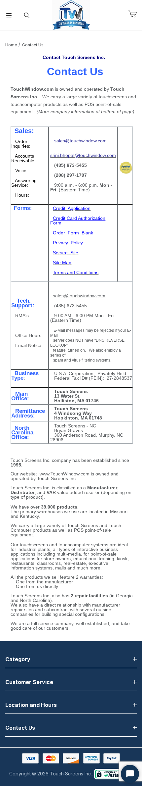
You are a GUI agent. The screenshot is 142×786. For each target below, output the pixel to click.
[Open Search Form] (27, 15)
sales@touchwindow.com (79, 295)
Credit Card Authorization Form (77, 220)
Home (11, 44)
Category (17, 659)
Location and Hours (31, 705)
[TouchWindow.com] (71, 14)
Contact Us (33, 44)
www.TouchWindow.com (64, 473)
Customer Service (29, 682)
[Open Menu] (9, 15)
